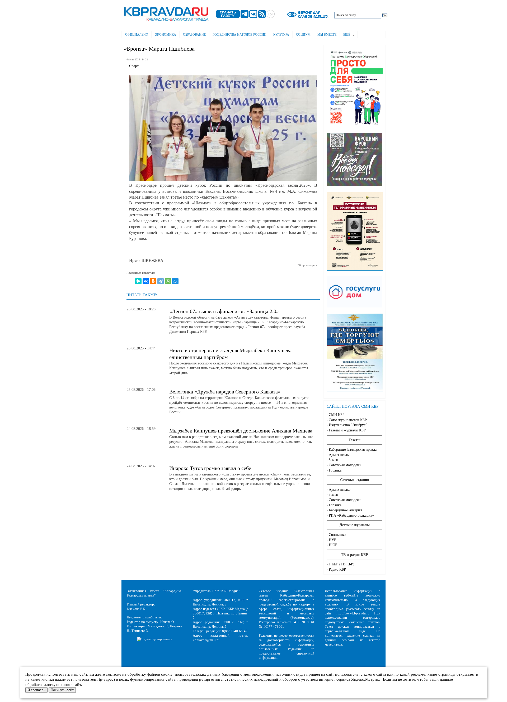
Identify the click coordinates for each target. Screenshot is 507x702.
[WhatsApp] (168, 281)
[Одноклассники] (153, 281)
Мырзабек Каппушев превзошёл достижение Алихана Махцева (240, 431)
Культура (281, 34)
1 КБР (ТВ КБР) (341, 564)
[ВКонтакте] (146, 281)
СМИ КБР (337, 415)
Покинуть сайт (62, 690)
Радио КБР (337, 569)
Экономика (165, 34)
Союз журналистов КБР (348, 420)
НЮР (333, 545)
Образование (194, 34)
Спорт (134, 66)
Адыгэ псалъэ (339, 455)
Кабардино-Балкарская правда (353, 449)
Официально (136, 34)
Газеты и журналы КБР (347, 430)
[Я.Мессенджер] (138, 281)
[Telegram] (160, 281)
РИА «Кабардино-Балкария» (351, 515)
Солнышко (337, 535)
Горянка (335, 470)
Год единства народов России (239, 34)
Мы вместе (326, 34)
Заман (333, 460)
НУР (332, 540)
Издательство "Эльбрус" (348, 425)
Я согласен (36, 690)
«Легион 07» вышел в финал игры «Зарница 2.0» (224, 311)
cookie (166, 674)
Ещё (345, 35)
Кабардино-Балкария (345, 510)
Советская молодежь (345, 465)
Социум (303, 34)
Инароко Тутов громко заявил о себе (210, 468)
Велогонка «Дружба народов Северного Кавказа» (224, 392)
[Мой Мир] (175, 281)
